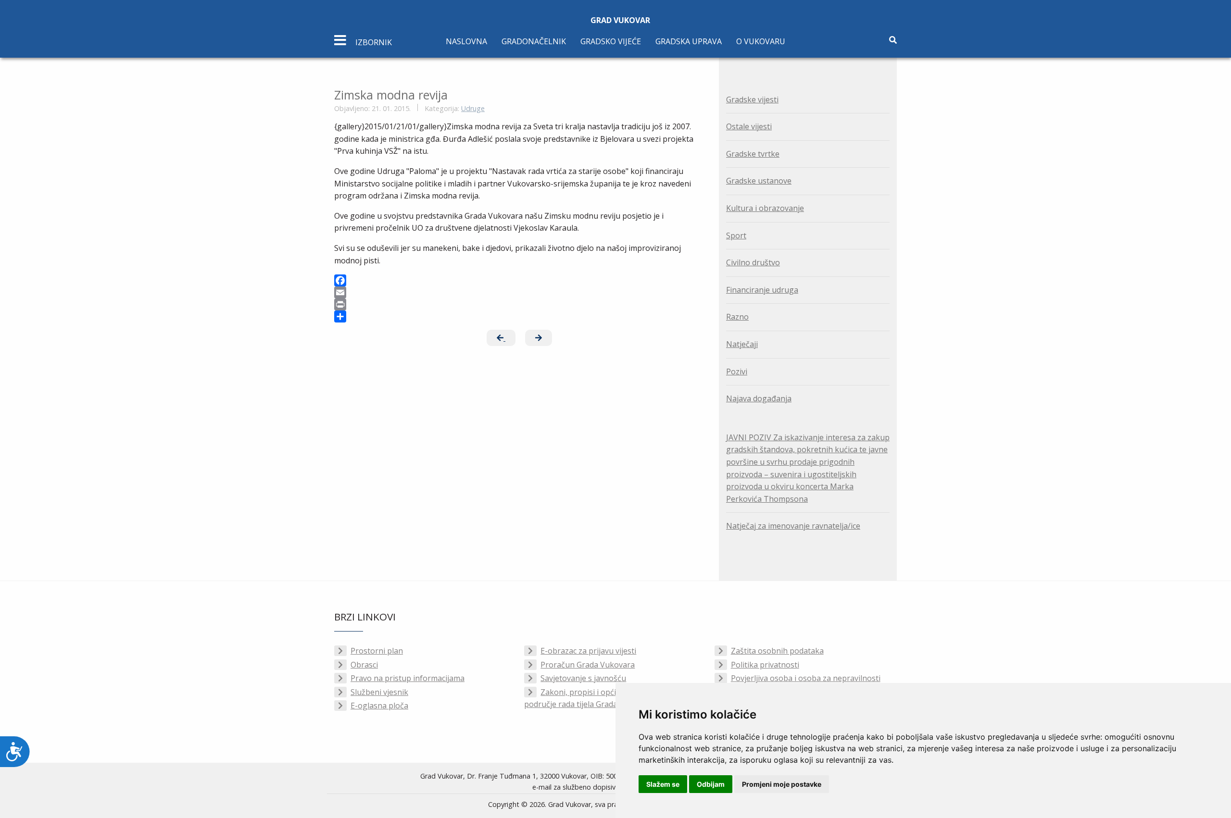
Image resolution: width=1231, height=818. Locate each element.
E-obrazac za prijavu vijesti (588, 650)
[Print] (519, 304)
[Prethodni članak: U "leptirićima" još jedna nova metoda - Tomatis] (501, 338)
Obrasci (364, 664)
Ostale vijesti (749, 126)
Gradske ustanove (758, 180)
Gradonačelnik (534, 41)
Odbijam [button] (711, 784)
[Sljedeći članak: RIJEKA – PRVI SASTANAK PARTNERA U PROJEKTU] (538, 338)
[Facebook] (519, 280)
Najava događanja (758, 398)
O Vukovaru (760, 41)
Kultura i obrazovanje (765, 208)
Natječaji (742, 344)
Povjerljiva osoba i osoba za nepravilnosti (805, 678)
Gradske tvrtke (752, 154)
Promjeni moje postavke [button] (781, 784)
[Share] (519, 316)
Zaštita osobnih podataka (777, 650)
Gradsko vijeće (610, 41)
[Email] (519, 292)
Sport (736, 235)
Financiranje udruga (762, 290)
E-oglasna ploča (379, 705)
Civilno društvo (753, 262)
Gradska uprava (688, 41)
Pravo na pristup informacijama (408, 678)
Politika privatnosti (765, 664)
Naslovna (466, 41)
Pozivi (736, 371)
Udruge (473, 108)
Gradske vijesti (752, 99)
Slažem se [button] (662, 784)
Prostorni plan (377, 650)
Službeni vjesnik (379, 692)
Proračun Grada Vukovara (587, 664)
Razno (737, 316)
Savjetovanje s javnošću (583, 678)
